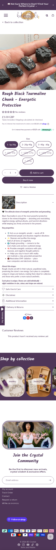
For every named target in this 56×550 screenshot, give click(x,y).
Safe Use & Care (13, 289)
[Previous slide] (3, 5)
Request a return (9, 499)
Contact (6, 496)
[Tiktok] (32, 544)
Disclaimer (10, 295)
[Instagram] (23, 544)
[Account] (47, 15)
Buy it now (28, 180)
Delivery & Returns (15, 307)
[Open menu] (6, 15)
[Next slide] (53, 5)
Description (21, 202)
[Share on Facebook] (24, 317)
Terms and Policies (28, 547)
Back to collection (14, 22)
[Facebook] (18, 544)
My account (7, 489)
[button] (8, 112)
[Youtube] (28, 544)
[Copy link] (31, 317)
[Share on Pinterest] (27, 317)
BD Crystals (31, 542)
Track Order (7, 492)
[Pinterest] (37, 544)
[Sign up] (50, 480)
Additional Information (16, 301)
